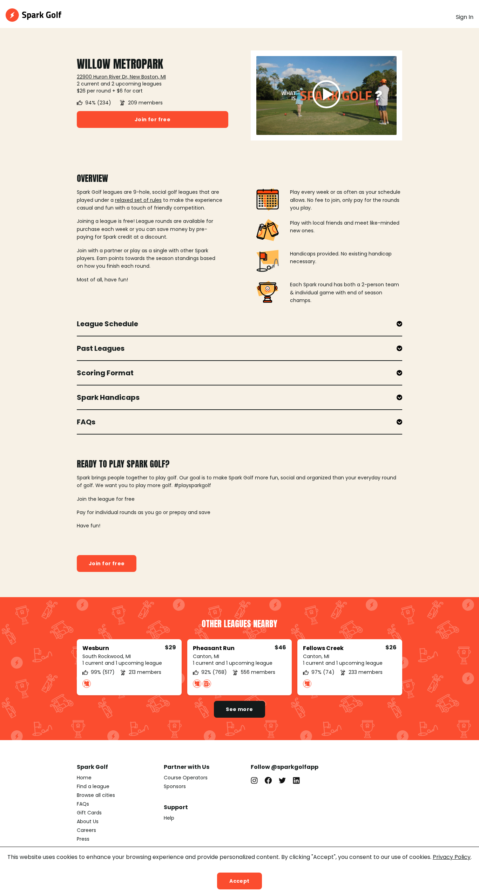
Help (169, 817)
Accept (239, 880)
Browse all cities (96, 795)
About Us (88, 821)
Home (84, 777)
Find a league (93, 786)
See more (239, 709)
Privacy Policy (452, 857)
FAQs (83, 803)
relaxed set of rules (138, 200)
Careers (86, 830)
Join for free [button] (152, 119)
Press (83, 838)
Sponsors (175, 786)
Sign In (464, 17)
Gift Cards (89, 812)
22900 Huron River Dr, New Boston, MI (121, 76)
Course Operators (186, 777)
